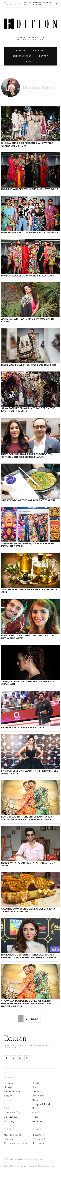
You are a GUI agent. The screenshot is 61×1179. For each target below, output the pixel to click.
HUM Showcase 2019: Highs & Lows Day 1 (27, 275)
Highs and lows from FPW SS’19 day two (28, 365)
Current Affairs (13, 1112)
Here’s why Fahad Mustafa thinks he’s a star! (28, 864)
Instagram (39, 1143)
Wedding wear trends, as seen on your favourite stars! (27, 545)
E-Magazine (10, 1116)
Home (35, 1087)
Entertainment (22, 56)
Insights (36, 1091)
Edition (15, 1038)
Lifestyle (39, 50)
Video (35, 1116)
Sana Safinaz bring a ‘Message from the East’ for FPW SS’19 (28, 409)
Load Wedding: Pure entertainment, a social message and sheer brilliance (26, 818)
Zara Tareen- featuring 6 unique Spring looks (28, 320)
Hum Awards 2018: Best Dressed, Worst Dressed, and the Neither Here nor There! (29, 956)
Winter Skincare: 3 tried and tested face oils (29, 591)
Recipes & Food (41, 1104)
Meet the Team (12, 1134)
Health (36, 1083)
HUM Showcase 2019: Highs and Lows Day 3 (29, 189)
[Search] (56, 4)
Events (30, 61)
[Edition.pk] (30, 24)
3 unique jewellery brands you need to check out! (28, 683)
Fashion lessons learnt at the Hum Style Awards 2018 (29, 772)
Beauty (43, 56)
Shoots (35, 1108)
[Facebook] (6, 1058)
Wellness (37, 1121)
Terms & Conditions (15, 1143)
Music (35, 1099)
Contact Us (10, 1139)
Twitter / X (39, 1139)
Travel (35, 1112)
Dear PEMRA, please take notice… (23, 727)
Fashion (21, 50)
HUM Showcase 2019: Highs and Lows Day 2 (29, 232)
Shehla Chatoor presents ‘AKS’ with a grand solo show (27, 144)
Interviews (38, 1095)
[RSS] (27, 1058)
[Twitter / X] (13, 1058)
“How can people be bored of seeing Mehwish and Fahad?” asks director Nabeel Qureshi (26, 1003)
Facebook (38, 1134)
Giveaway (9, 1121)
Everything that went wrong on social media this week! (28, 637)
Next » (34, 1018)
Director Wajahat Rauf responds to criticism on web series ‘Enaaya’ (26, 455)
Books (7, 1108)
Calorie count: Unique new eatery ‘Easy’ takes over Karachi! (28, 910)
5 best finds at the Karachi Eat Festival (28, 500)
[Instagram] (20, 1058)
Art (6, 1104)
